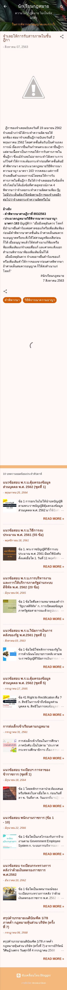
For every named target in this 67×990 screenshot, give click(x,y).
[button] (62, 37)
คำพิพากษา (12, 300)
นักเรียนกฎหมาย (33, 6)
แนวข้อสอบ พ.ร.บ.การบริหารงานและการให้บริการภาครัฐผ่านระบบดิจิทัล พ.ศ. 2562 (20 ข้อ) (27, 582)
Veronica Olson (39, 983)
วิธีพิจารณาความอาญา (40, 300)
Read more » (53, 518)
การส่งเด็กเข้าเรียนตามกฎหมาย (26, 726)
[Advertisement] (33, 425)
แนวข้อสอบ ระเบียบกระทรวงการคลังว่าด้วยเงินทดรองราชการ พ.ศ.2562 (27, 870)
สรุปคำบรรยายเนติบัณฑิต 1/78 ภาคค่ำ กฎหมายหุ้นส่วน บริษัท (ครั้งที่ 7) (29, 922)
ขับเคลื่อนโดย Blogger (36, 975)
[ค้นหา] (62, 7)
